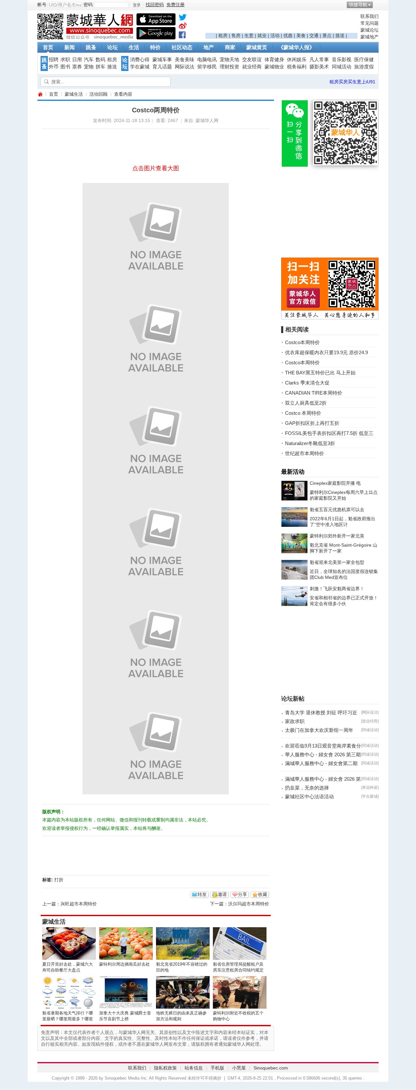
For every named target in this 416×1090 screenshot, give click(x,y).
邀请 (222, 894)
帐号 (41, 4)
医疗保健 (364, 59)
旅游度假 (364, 66)
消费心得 (140, 59)
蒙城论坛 (369, 30)
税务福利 (296, 66)
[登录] (136, 5)
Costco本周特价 (302, 342)
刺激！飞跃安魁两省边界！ (337, 588)
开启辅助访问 (377, 4)
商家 (230, 47)
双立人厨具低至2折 (306, 403)
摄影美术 (319, 66)
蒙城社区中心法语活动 (309, 796)
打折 (58, 879)
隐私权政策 (165, 1067)
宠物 (89, 66)
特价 (155, 47)
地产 (208, 47)
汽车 (89, 59)
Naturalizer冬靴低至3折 (310, 443)
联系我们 (369, 16)
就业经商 (252, 66)
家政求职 (295, 721)
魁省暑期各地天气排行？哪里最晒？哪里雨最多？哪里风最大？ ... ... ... (67, 1019)
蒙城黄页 (256, 47)
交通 (313, 35)
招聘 (53, 59)
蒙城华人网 (40, 94)
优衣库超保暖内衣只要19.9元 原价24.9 (326, 352)
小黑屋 (239, 1067)
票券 (77, 66)
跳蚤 (91, 47)
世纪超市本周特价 (304, 453)
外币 (53, 66)
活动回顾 (98, 94)
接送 (339, 35)
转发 (202, 894)
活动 (275, 35)
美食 (301, 35)
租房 (223, 35)
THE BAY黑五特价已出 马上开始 (320, 372)
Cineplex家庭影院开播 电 (335, 483)
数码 (100, 59)
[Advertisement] (281, 23)
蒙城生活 (74, 94)
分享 (242, 894)
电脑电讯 (207, 59)
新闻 (69, 47)
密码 (88, 4)
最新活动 (293, 471)
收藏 (262, 894)
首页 (48, 47)
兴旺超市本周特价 (78, 903)
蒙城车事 (162, 59)
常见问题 (369, 23)
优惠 (287, 35)
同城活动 (341, 66)
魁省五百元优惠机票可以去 (337, 509)
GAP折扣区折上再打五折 (312, 423)
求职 (65, 59)
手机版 (217, 1067)
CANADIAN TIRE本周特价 (313, 393)
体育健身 (274, 59)
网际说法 (184, 66)
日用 (77, 59)
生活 (134, 47)
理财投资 (229, 66)
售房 (235, 35)
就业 (261, 35)
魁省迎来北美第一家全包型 (337, 562)
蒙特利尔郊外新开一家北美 (337, 535)
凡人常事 (319, 59)
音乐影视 (341, 59)
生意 (249, 35)
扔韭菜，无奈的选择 (307, 787)
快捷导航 (358, 4)
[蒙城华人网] (86, 37)
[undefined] (183, 18)
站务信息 (194, 1067)
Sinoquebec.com (271, 1067)
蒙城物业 (274, 66)
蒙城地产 (369, 36)
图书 (65, 66)
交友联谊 (252, 59)
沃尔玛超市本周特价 (248, 903)
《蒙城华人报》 (296, 47)
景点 (327, 35)
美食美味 (184, 59)
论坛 (112, 47)
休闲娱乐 (296, 59)
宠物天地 (229, 59)
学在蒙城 (140, 66)
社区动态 (182, 47)
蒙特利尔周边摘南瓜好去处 (124, 964)
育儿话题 (162, 66)
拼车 (100, 66)
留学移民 (207, 66)
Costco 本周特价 (303, 413)
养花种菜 (370, 787)
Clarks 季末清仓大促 (307, 382)
